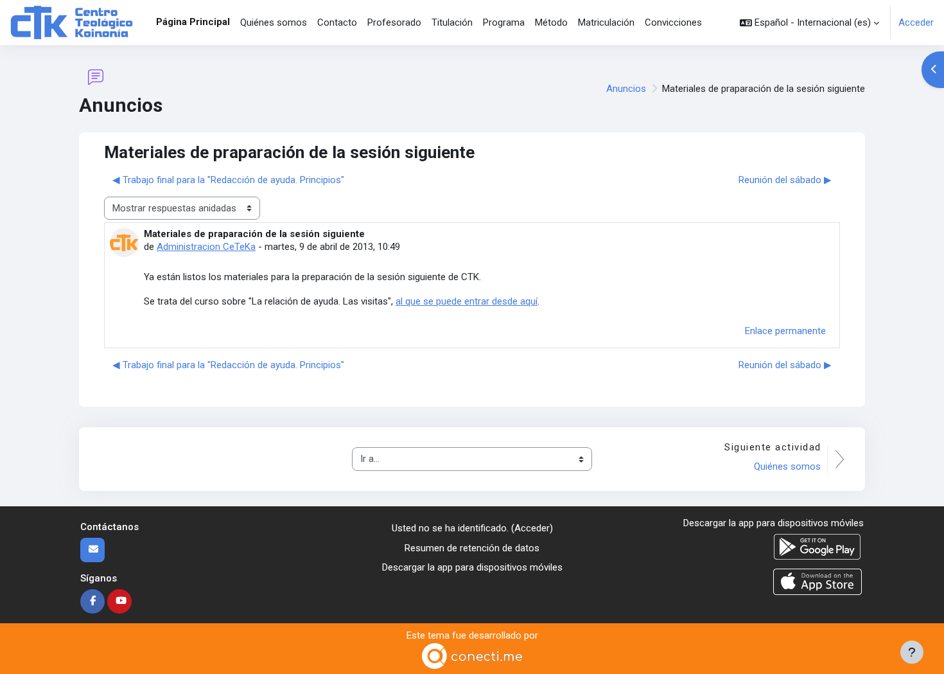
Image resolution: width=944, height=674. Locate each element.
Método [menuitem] (551, 22)
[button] (809, 22)
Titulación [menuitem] (452, 22)
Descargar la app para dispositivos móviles (472, 567)
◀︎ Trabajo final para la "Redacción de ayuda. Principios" (228, 180)
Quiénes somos (787, 466)
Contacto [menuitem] (337, 22)
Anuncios (626, 88)
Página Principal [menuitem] (193, 22)
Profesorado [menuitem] (394, 22)
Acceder (916, 22)
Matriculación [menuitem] (606, 22)
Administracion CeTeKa (206, 247)
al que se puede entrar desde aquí (467, 301)
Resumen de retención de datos (472, 548)
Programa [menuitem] (504, 22)
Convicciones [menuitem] (673, 22)
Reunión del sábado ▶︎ (785, 180)
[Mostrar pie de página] (911, 652)
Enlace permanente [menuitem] (785, 331)
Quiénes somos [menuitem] (273, 22)
